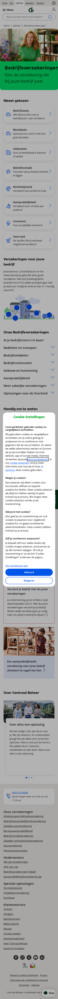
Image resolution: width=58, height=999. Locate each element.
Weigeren (29, 580)
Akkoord (29, 572)
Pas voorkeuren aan (16, 565)
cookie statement (20, 463)
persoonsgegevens (37, 459)
